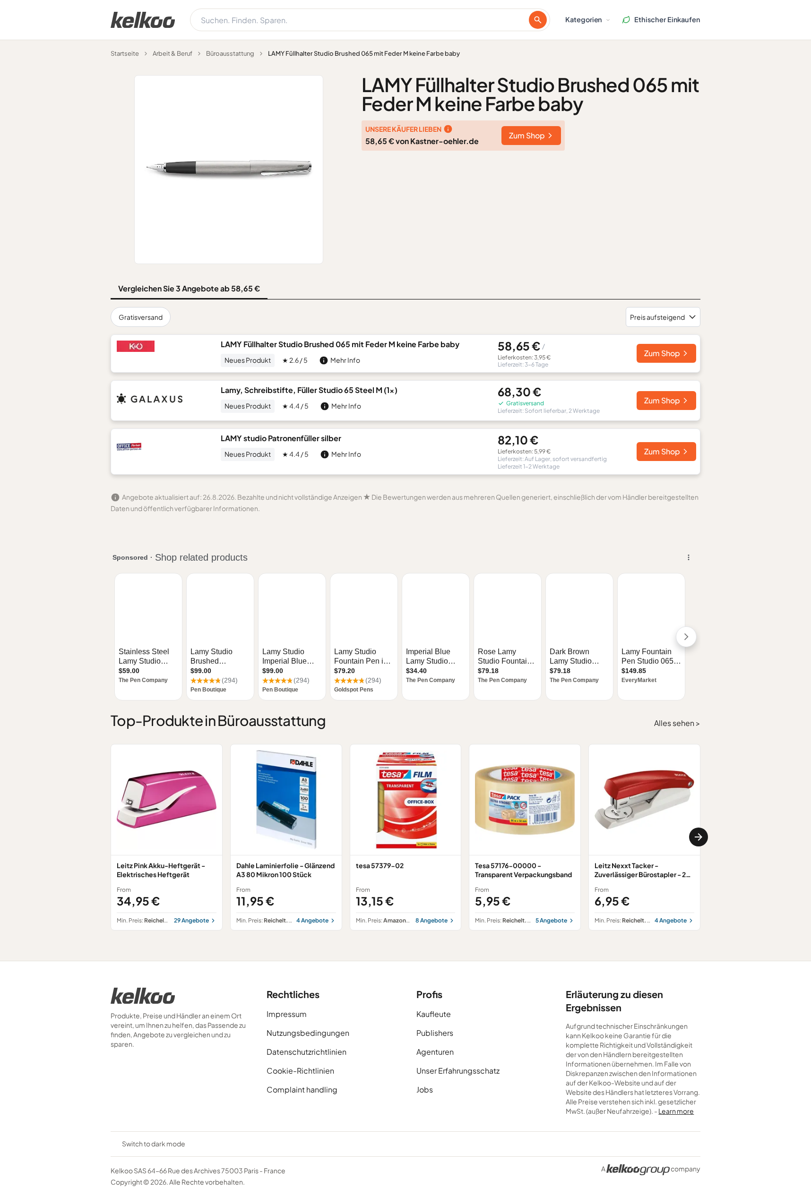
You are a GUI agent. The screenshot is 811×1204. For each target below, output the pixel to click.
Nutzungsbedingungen (308, 1033)
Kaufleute (433, 1014)
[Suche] (538, 20)
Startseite (125, 53)
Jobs (424, 1089)
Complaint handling (302, 1089)
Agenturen (435, 1052)
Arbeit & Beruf (172, 53)
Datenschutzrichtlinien (306, 1052)
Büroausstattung (230, 53)
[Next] (698, 837)
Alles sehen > (677, 723)
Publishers (434, 1033)
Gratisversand (141, 317)
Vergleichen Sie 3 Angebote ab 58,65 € (189, 288)
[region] (405, 837)
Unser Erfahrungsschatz (458, 1071)
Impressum (287, 1014)
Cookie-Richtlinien (300, 1071)
